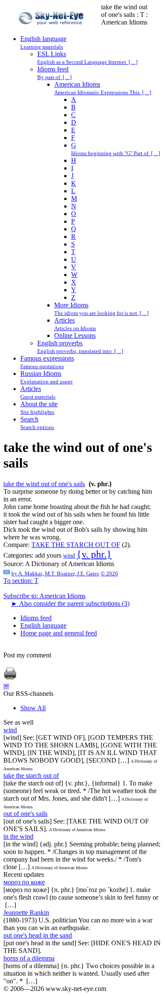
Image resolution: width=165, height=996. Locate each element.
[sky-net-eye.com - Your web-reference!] (52, 31)
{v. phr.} (94, 554)
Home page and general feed (58, 633)
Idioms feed (36, 617)
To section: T (20, 580)
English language (43, 625)
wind (69, 556)
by (55, 573)
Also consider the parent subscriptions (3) (70, 603)
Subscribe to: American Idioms (44, 595)
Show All (33, 707)
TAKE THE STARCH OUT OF (75, 544)
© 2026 (109, 573)
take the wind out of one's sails (44, 483)
